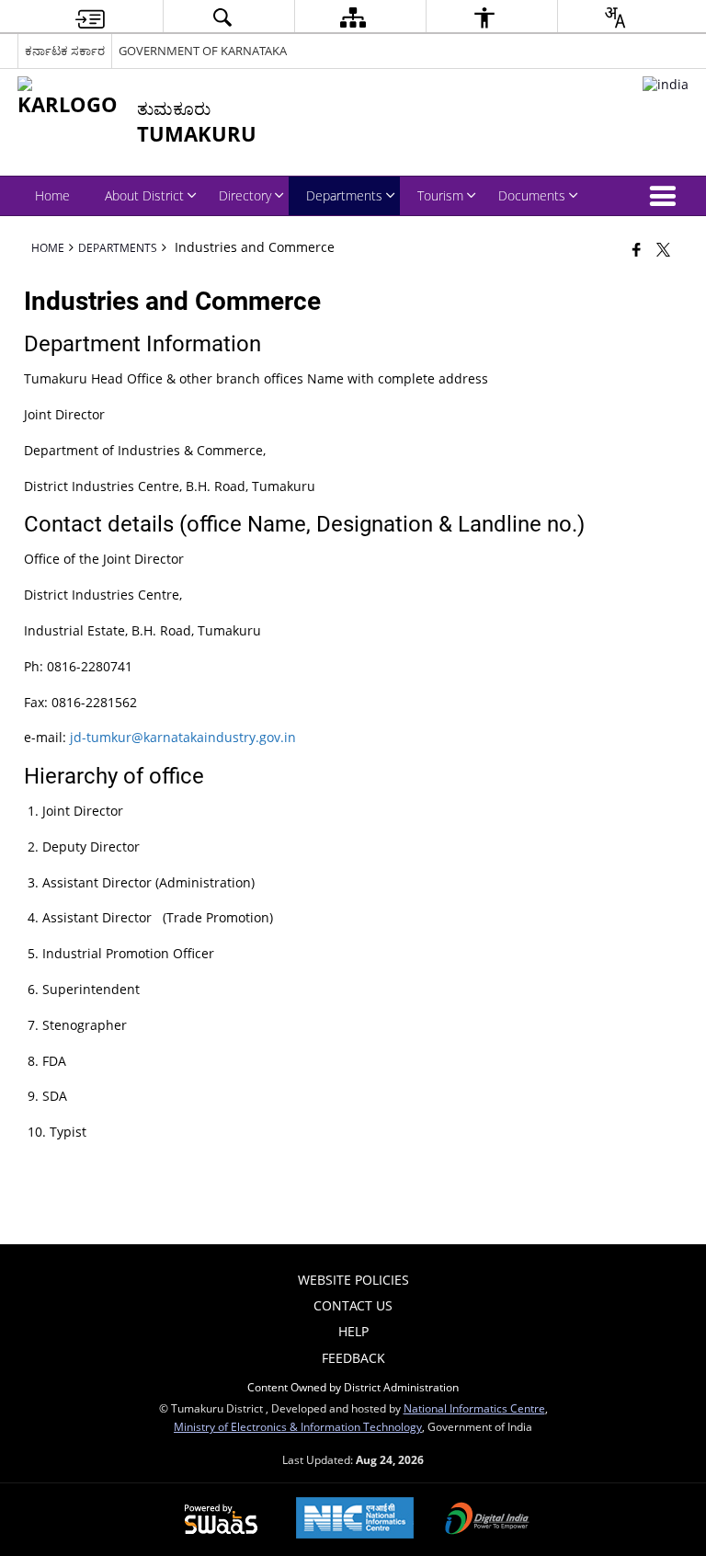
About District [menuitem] (144, 195)
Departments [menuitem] (344, 195)
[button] (666, 196)
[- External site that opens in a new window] (666, 84)
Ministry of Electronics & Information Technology (298, 1426)
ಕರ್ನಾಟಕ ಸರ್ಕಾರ (65, 50)
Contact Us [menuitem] (353, 1305)
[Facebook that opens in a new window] (636, 249)
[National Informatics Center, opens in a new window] (354, 1519)
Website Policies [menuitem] (353, 1279)
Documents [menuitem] (531, 195)
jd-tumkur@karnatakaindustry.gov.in (183, 737)
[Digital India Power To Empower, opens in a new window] (487, 1520)
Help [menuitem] (353, 1331)
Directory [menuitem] (245, 195)
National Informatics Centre (474, 1408)
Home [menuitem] (52, 195)
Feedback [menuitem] (353, 1358)
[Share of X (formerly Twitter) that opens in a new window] (663, 249)
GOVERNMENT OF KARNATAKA (203, 50)
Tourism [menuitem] (440, 195)
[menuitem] (90, 17)
